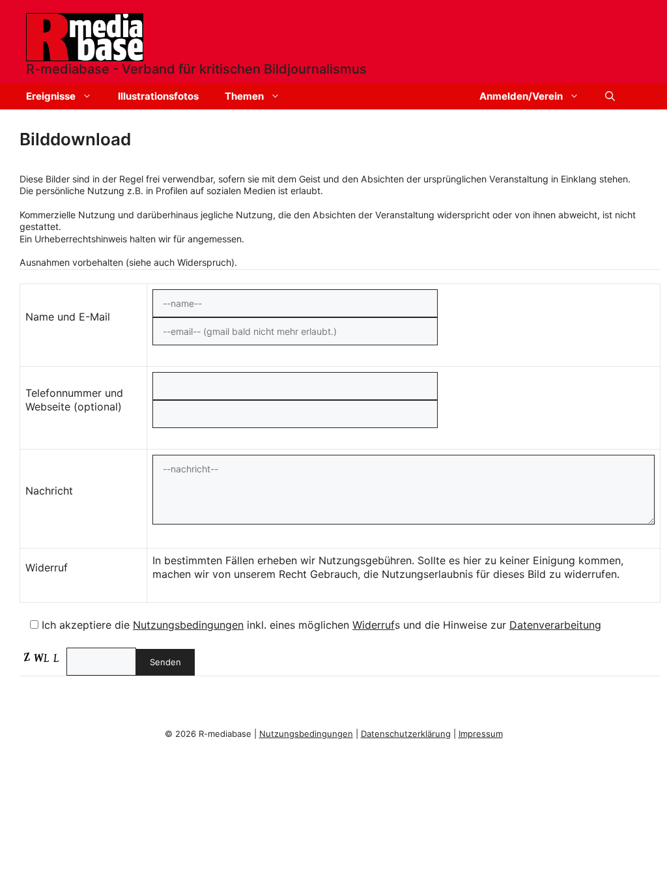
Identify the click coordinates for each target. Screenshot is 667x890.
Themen (244, 96)
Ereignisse (51, 96)
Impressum (481, 733)
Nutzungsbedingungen (188, 624)
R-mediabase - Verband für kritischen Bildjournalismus (196, 69)
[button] (610, 96)
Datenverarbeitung (555, 624)
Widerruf (373, 624)
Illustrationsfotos (158, 96)
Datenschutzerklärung (406, 733)
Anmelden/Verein (521, 96)
